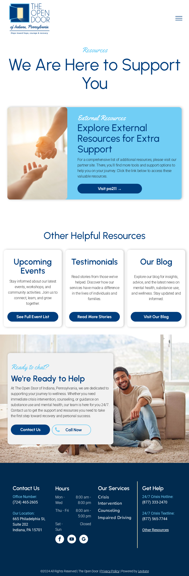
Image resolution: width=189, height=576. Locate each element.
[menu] (179, 18)
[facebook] (59, 540)
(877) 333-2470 (154, 502)
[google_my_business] (83, 540)
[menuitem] (116, 500)
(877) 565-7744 (154, 519)
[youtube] (71, 540)
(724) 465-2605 (25, 502)
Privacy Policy (109, 571)
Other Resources (155, 530)
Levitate (143, 571)
